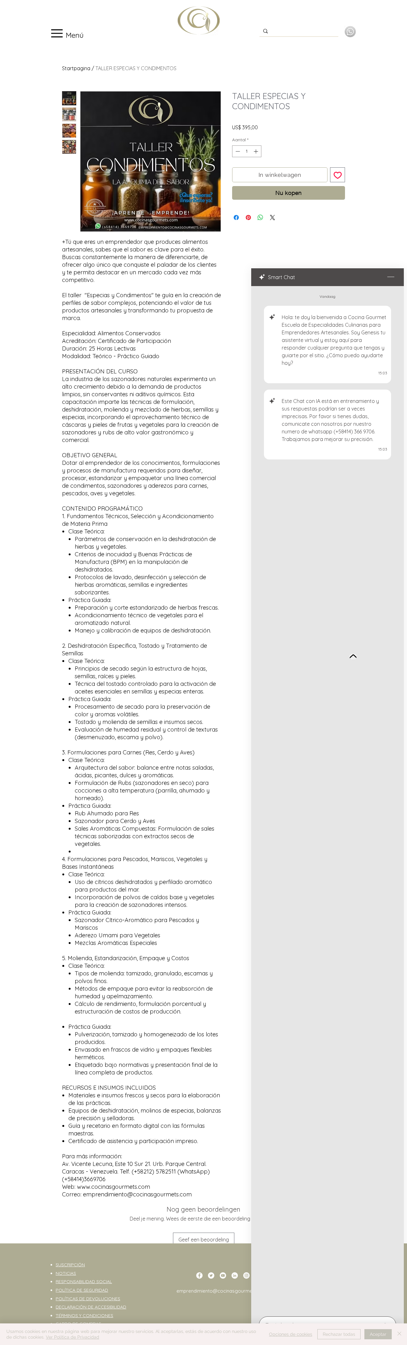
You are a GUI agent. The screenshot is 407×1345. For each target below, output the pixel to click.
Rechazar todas (339, 1334)
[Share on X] (272, 217)
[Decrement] (237, 151)
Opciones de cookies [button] (290, 1334)
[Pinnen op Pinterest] (248, 217)
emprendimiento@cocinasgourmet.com (220, 1291)
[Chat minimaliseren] (391, 277)
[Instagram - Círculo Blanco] (246, 1275)
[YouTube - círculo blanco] (223, 1275)
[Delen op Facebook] (236, 217)
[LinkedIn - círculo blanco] (234, 1275)
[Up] (353, 656)
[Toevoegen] (337, 174)
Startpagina (76, 68)
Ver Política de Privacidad (72, 1337)
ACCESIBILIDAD (110, 1307)
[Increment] (256, 151)
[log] (327, 799)
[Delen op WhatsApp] (260, 217)
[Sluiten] (399, 1334)
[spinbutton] (246, 151)
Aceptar (378, 1334)
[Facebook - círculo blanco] (199, 1275)
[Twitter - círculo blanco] (211, 1275)
